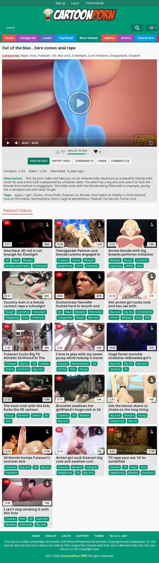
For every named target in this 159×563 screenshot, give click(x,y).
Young (83, 369)
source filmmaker (16, 198)
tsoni (55, 198)
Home (9, 38)
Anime (76, 260)
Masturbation (80, 364)
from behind (136, 195)
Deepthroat (65, 266)
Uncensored (144, 312)
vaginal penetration (74, 198)
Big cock (64, 55)
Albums (109, 38)
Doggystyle (118, 55)
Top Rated (66, 38)
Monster (142, 364)
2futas (37, 195)
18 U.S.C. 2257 (118, 535)
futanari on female (76, 195)
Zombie (114, 467)
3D (54, 55)
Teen (79, 266)
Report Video (61, 161)
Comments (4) (120, 161)
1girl (27, 195)
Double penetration (18, 266)
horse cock (128, 198)
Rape (24, 55)
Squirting (116, 266)
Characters (146, 38)
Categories (28, 38)
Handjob (91, 467)
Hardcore (23, 369)
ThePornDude (94, 3)
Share (102, 161)
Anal (33, 55)
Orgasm (135, 55)
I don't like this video (63, 152)
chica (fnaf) (52, 195)
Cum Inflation (98, 55)
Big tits (128, 312)
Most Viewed (89, 38)
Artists (126, 38)
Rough (128, 260)
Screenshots (84, 161)
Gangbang (12, 317)
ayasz (18, 195)
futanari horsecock (104, 198)
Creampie (79, 55)
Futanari (44, 55)
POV (22, 519)
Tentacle (115, 369)
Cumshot (142, 260)
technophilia (40, 198)
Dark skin (42, 519)
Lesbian (44, 364)
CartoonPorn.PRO (74, 556)
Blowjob (28, 260)
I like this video (57, 152)
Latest (47, 38)
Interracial (40, 266)
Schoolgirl (39, 312)
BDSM (129, 266)
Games (36, 415)
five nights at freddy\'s (108, 195)
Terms (99, 535)
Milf (147, 317)
